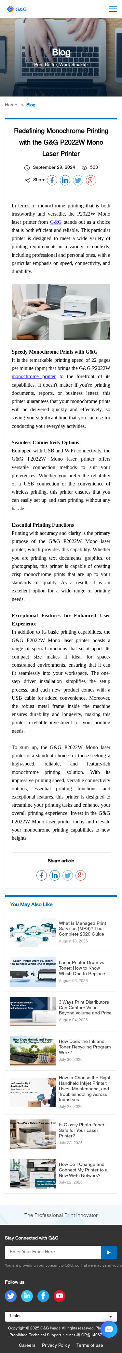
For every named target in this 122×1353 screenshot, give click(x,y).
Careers (27, 1346)
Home (11, 105)
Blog (30, 105)
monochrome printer (34, 376)
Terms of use (89, 1346)
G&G (56, 222)
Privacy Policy (56, 1346)
